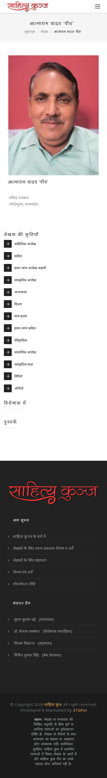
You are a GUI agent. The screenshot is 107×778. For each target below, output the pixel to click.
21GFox (80, 710)
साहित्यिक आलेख (25, 243)
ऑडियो (18, 388)
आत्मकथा (20, 292)
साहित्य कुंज (53, 704)
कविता (18, 256)
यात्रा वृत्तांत (20, 316)
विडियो (18, 376)
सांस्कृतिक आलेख (25, 280)
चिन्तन (18, 304)
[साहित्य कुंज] (27, 6)
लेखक (44, 31)
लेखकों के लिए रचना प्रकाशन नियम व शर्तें (43, 548)
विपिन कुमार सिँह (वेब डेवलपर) (37, 655)
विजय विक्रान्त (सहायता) (32, 643)
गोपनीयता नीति (24, 583)
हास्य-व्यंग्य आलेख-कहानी (30, 268)
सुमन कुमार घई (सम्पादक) (33, 619)
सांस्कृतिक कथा (23, 364)
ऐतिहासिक (20, 340)
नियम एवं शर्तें (23, 572)
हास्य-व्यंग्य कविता (25, 328)
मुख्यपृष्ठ (30, 31)
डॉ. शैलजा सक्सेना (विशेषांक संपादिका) (42, 631)
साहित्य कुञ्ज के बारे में (29, 536)
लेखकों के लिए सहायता (29, 560)
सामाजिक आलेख (25, 352)
